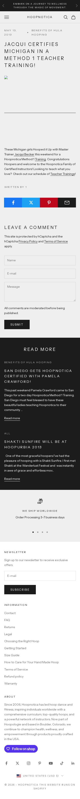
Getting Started (15, 648)
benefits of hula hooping (47, 32)
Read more (12, 418)
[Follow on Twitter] (17, 763)
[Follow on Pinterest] (40, 763)
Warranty (10, 683)
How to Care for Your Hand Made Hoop (31, 662)
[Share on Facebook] (13, 202)
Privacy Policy (28, 241)
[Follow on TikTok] (62, 763)
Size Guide (11, 655)
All (7, 433)
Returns (9, 627)
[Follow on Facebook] (6, 763)
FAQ (7, 620)
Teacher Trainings (62, 174)
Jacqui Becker (24, 154)
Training (40, 159)
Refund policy (13, 676)
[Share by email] (67, 202)
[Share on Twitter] (31, 202)
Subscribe (20, 589)
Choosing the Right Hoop (21, 641)
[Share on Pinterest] (49, 202)
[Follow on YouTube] (51, 763)
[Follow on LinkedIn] (73, 763)
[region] (40, 512)
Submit (16, 324)
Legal (8, 634)
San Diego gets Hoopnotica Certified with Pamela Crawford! (38, 376)
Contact (10, 613)
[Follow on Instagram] (28, 763)
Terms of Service (56, 241)
